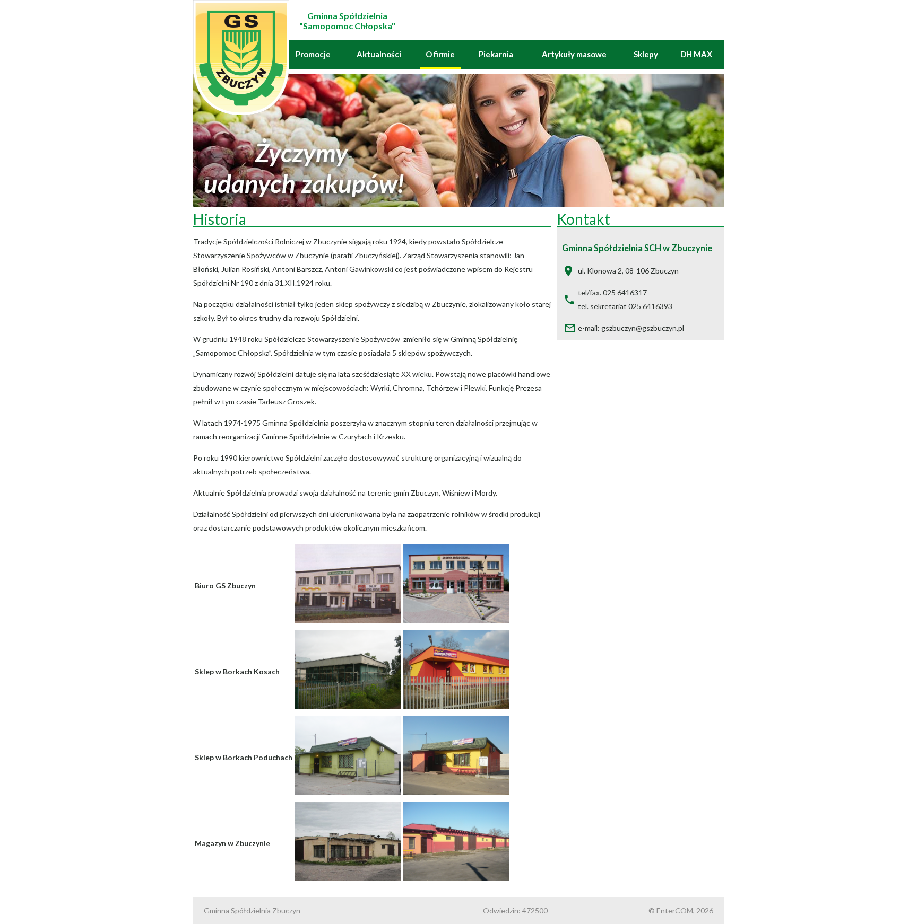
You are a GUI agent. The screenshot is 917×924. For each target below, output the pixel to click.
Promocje (313, 54)
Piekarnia (496, 54)
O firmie (440, 54)
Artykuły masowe (574, 54)
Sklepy (646, 54)
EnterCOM (674, 910)
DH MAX (696, 54)
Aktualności (379, 54)
